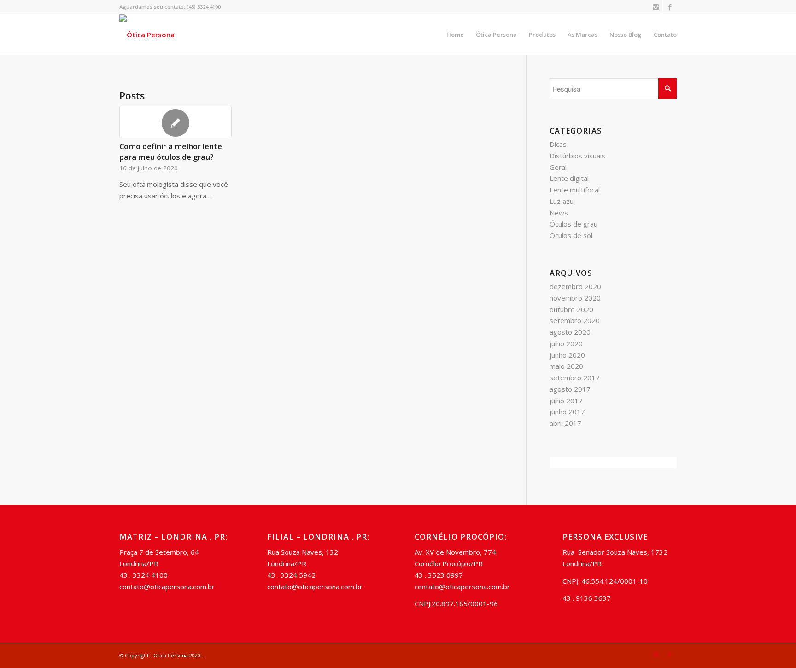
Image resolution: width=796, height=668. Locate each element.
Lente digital (569, 178)
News (559, 212)
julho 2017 (566, 400)
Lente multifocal (575, 189)
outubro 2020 (571, 309)
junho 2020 (567, 355)
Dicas (558, 144)
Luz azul (562, 201)
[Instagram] (655, 7)
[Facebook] (670, 7)
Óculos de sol (571, 235)
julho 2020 (566, 343)
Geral (558, 167)
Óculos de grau (573, 223)
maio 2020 (566, 366)
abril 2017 (565, 423)
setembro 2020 (575, 320)
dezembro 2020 (575, 286)
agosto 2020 (570, 332)
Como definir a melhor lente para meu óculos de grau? (170, 151)
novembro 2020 (575, 297)
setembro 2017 (575, 377)
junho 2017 (567, 411)
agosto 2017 (570, 389)
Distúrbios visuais (577, 155)
